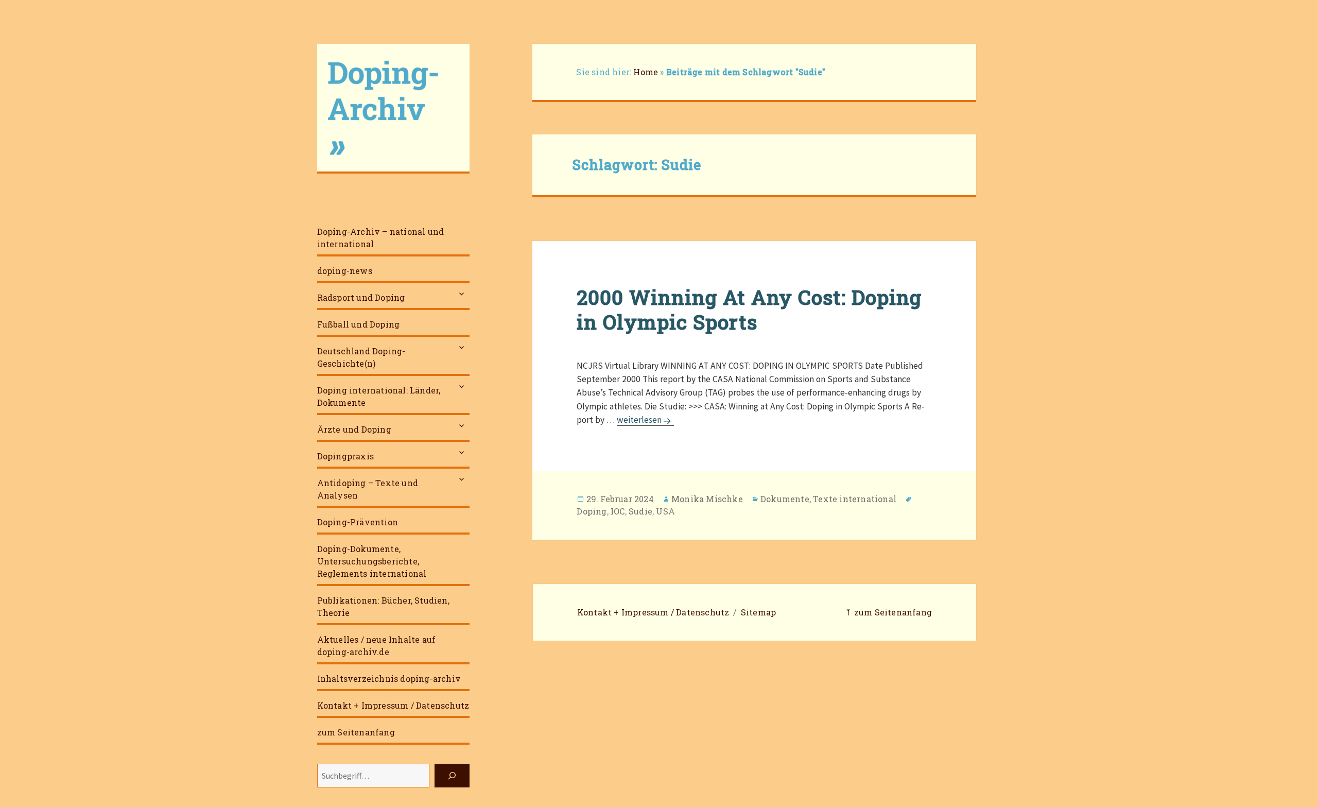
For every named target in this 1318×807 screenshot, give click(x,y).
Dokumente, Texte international (828, 498)
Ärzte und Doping (354, 429)
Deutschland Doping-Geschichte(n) (361, 357)
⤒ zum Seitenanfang (888, 612)
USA (665, 511)
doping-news (344, 270)
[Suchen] (452, 775)
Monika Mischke (707, 498)
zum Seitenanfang (356, 732)
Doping (591, 511)
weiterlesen (645, 419)
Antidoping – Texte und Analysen (367, 489)
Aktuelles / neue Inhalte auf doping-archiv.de (376, 645)
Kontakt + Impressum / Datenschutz (393, 705)
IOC (618, 511)
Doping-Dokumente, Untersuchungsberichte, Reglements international (372, 561)
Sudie (640, 511)
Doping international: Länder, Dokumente (379, 396)
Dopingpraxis (345, 456)
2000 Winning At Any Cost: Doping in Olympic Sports (749, 309)
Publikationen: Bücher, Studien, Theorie (383, 606)
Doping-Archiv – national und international (380, 237)
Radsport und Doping (361, 297)
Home (645, 71)
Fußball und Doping (358, 324)
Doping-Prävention (357, 522)
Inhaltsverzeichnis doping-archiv (389, 678)
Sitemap (758, 612)
